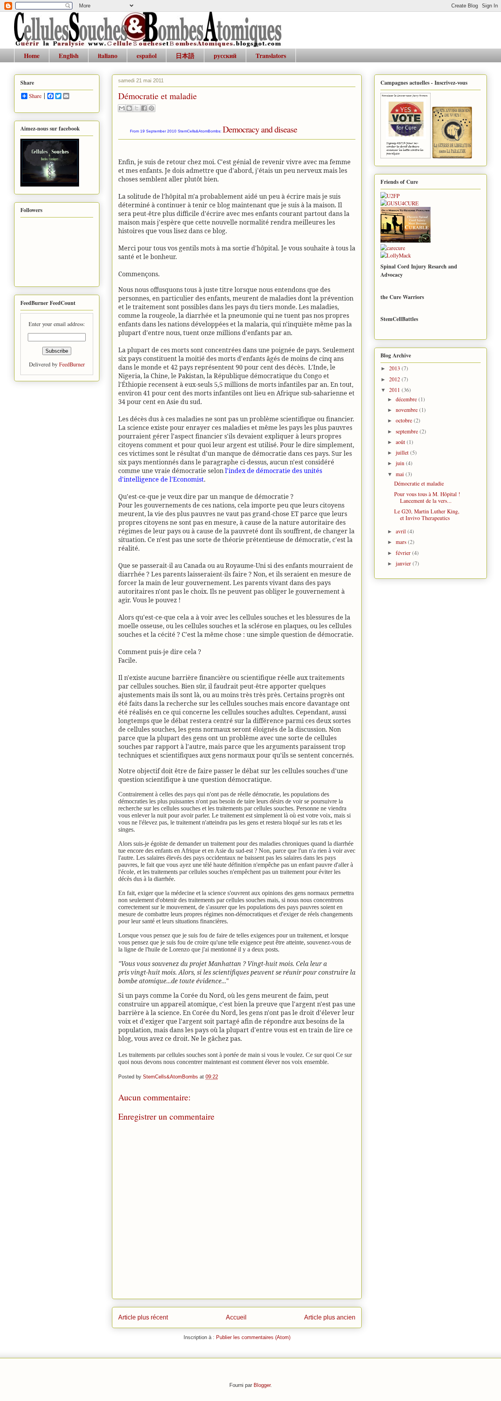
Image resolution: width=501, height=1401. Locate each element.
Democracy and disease (260, 129)
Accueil (236, 1317)
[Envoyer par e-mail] (122, 108)
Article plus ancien (329, 1317)
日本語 (185, 55)
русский (225, 55)
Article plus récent (143, 1317)
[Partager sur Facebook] (144, 108)
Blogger (262, 1385)
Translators (271, 55)
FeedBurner (72, 364)
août (401, 442)
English (69, 55)
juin (401, 463)
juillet (403, 452)
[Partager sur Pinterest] (151, 108)
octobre (405, 420)
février (404, 552)
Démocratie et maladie (419, 483)
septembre (408, 431)
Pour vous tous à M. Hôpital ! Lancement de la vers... (427, 497)
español (147, 55)
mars (402, 542)
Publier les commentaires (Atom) (253, 1337)
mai (400, 474)
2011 (395, 389)
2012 (395, 379)
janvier (404, 563)
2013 (395, 368)
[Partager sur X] (137, 108)
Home (32, 55)
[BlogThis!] (129, 108)
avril (401, 531)
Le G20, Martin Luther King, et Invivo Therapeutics (427, 514)
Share (35, 96)
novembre (407, 409)
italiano (107, 55)
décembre (407, 399)
